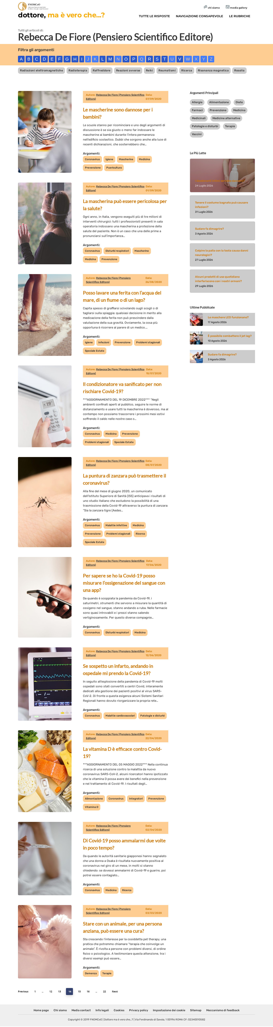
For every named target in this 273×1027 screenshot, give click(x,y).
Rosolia (239, 70)
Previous (23, 991)
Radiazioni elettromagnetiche (41, 70)
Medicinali (199, 118)
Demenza (91, 973)
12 (50, 991)
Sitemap (195, 1010)
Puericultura (114, 167)
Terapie (107, 973)
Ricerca (186, 70)
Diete (239, 102)
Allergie (197, 102)
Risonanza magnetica (213, 70)
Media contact (81, 1010)
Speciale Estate (94, 350)
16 (88, 991)
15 (79, 991)
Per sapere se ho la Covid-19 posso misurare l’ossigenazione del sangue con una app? (124, 583)
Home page (41, 1010)
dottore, (61, 15)
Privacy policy (138, 1010)
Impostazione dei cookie (169, 1010)
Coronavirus (92, 159)
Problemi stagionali (148, 342)
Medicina (144, 159)
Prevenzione (93, 167)
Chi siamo (60, 1010)
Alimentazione (94, 798)
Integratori (136, 798)
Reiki (149, 70)
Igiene (109, 159)
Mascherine (126, 159)
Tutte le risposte (154, 16)
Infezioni (103, 342)
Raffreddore (102, 70)
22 (104, 991)
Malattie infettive (116, 525)
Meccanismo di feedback (223, 1010)
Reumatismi (167, 70)
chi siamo (213, 7)
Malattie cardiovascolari (120, 715)
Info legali (102, 1010)
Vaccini (197, 134)
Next (115, 991)
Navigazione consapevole (199, 16)
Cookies (119, 1010)
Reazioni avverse (128, 70)
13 (59, 991)
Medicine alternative (226, 118)
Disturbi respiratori (117, 250)
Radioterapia (78, 70)
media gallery (238, 7)
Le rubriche (239, 16)
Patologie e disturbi (152, 715)
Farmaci (197, 110)
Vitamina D (91, 806)
